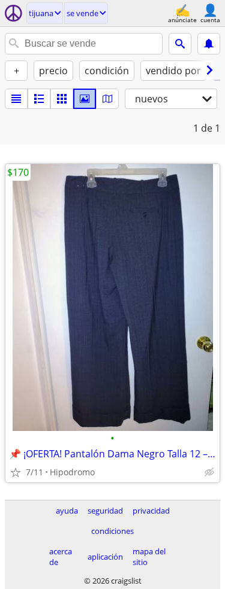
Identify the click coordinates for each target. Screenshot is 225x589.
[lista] (16, 99)
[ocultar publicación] (209, 472)
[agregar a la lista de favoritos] (15, 472)
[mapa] (107, 99)
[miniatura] (39, 99)
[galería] (84, 99)
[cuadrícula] (61, 99)
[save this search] (208, 43)
